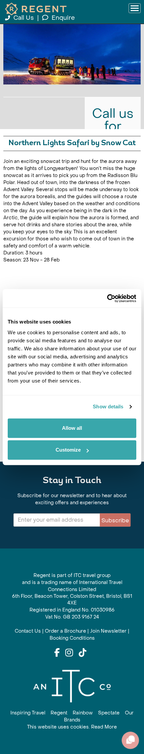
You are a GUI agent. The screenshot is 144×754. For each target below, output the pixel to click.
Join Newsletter (108, 631)
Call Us (23, 18)
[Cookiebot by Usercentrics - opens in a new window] (107, 298)
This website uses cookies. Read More (72, 727)
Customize (68, 450)
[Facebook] (57, 653)
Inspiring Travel (27, 713)
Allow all (72, 428)
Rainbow (83, 713)
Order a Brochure (65, 631)
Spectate (109, 713)
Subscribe (115, 520)
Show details (108, 406)
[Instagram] (69, 653)
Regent (59, 713)
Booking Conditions (72, 638)
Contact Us (28, 631)
